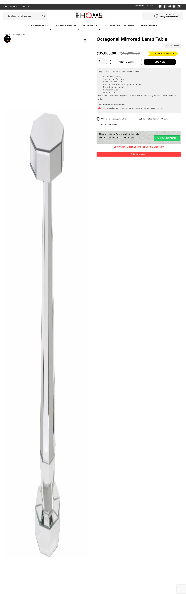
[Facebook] (165, 6)
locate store (26, 6)
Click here (102, 108)
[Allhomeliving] (89, 17)
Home (5, 6)
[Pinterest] (170, 6)
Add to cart (126, 62)
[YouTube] (174, 6)
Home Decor (90, 25)
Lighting (129, 25)
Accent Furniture (66, 25)
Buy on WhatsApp (168, 138)
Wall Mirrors (112, 25)
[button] (85, 40)
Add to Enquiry (139, 154)
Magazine (14, 6)
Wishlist (150, 5)
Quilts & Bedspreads (37, 25)
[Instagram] (179, 6)
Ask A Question (172, 46)
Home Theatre (149, 25)
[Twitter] (160, 6)
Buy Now (160, 62)
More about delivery (109, 124)
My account (140, 5)
